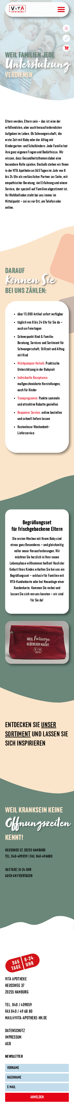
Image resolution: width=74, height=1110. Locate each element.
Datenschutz (15, 1031)
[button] (7, 1102)
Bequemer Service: (29, 413)
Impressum (13, 1037)
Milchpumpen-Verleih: (31, 364)
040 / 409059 (22, 1005)
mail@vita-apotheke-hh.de (26, 1018)
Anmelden (37, 1097)
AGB (8, 1044)
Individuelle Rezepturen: (32, 378)
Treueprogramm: (27, 398)
